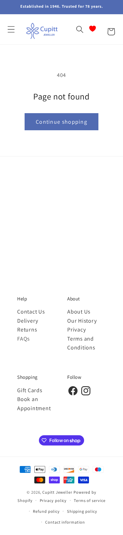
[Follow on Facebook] (73, 394)
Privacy (76, 329)
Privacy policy (53, 500)
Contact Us (31, 311)
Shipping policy (82, 511)
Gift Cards (29, 390)
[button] (11, 29)
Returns (27, 329)
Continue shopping (61, 121)
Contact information (65, 522)
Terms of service (90, 500)
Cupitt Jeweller (57, 492)
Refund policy (46, 511)
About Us (78, 311)
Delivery (27, 320)
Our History (82, 320)
